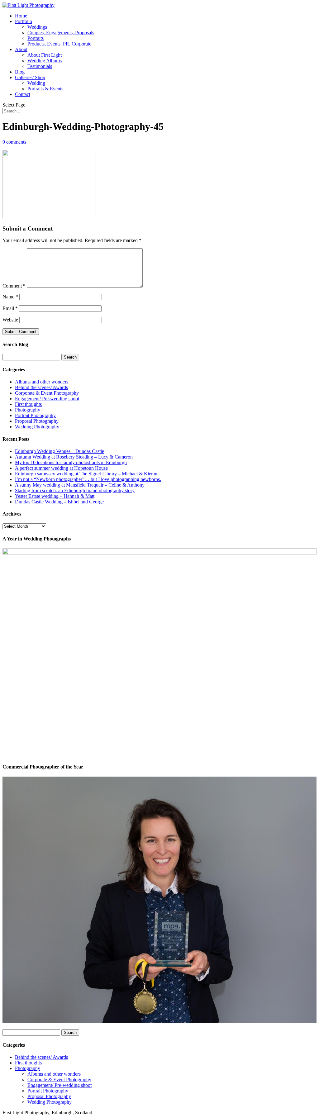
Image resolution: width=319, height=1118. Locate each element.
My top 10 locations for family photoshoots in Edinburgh (71, 462)
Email (10, 308)
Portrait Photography (35, 415)
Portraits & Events (45, 88)
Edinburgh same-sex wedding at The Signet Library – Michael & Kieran (86, 473)
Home (21, 15)
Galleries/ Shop (30, 77)
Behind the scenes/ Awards (41, 387)
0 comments (14, 142)
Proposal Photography (37, 421)
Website (10, 319)
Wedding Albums (44, 60)
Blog (20, 71)
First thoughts (28, 404)
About (21, 49)
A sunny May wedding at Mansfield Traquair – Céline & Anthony (80, 485)
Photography (27, 409)
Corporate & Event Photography (47, 393)
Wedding (36, 83)
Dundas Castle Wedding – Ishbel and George (59, 501)
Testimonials (39, 66)
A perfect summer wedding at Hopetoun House (61, 468)
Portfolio (23, 21)
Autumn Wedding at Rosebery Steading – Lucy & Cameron (74, 456)
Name (10, 296)
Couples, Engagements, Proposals (60, 32)
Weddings (37, 27)
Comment (14, 285)
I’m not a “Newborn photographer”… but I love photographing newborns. (88, 479)
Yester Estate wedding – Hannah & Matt (54, 496)
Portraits (35, 38)
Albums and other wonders (41, 381)
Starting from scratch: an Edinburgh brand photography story (75, 490)
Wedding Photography (37, 426)
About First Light (44, 55)
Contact (22, 94)
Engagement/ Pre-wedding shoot (47, 398)
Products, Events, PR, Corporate (59, 43)
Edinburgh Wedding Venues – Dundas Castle (59, 451)
